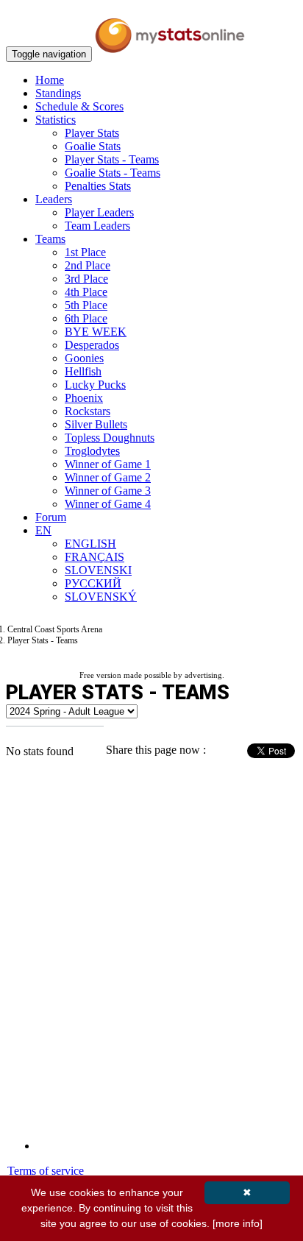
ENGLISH (90, 543)
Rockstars (87, 411)
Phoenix (84, 398)
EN (43, 530)
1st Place (85, 252)
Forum (50, 517)
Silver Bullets (96, 424)
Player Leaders (99, 212)
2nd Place (87, 265)
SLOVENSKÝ (101, 596)
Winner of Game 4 (108, 504)
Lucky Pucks (95, 384)
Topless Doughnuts (109, 437)
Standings (58, 93)
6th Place (86, 318)
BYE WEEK (95, 331)
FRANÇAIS (94, 557)
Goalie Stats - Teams (112, 172)
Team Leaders (97, 225)
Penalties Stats (98, 186)
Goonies (84, 358)
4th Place (86, 292)
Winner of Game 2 (108, 477)
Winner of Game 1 (108, 464)
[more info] (238, 1223)
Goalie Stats (93, 146)
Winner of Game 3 (108, 490)
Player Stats (92, 133)
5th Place (86, 305)
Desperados (92, 345)
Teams (50, 239)
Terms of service (45, 1170)
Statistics (55, 119)
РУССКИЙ (93, 583)
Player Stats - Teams (112, 159)
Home (49, 80)
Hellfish (83, 371)
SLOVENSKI (98, 570)
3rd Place (86, 278)
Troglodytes (92, 451)
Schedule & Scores (79, 106)
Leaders (53, 199)
